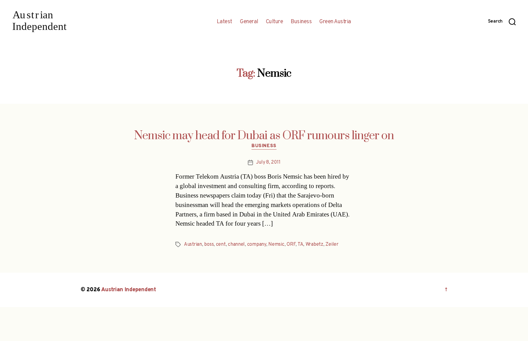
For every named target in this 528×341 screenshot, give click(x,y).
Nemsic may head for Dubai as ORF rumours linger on (264, 136)
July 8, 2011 (268, 162)
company (256, 244)
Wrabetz (314, 244)
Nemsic (276, 244)
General (249, 22)
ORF (291, 244)
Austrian (193, 244)
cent (221, 244)
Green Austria (335, 22)
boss (209, 244)
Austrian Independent (128, 289)
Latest (224, 22)
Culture (274, 22)
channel (236, 244)
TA (300, 244)
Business (301, 22)
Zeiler (331, 244)
